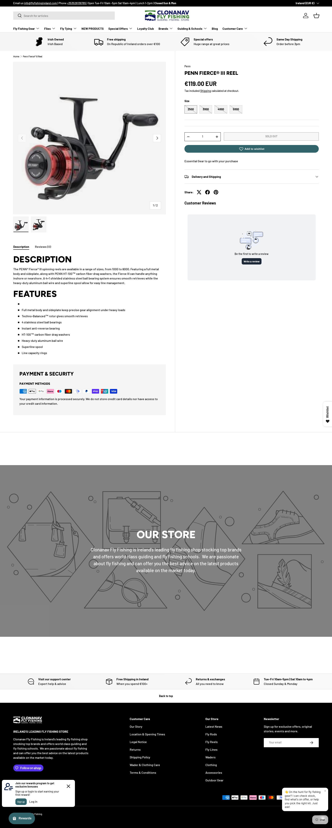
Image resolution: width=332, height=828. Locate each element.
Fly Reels (211, 742)
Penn (187, 66)
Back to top (166, 696)
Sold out (271, 136)
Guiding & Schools (190, 28)
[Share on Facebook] (207, 192)
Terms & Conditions (143, 772)
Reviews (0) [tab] (43, 246)
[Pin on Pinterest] (216, 192)
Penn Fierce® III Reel (32, 56)
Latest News (213, 726)
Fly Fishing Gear (24, 28)
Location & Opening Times (147, 734)
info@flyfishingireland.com (40, 3)
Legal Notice (138, 742)
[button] (316, 15)
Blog (215, 28)
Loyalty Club (145, 28)
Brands (163, 28)
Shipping (205, 90)
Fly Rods (211, 734)
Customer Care (232, 28)
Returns (135, 749)
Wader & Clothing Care (145, 765)
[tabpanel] (89, 304)
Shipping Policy (140, 757)
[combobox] (64, 16)
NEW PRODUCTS (92, 28)
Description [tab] (21, 246)
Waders (210, 757)
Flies (47, 28)
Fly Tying (66, 28)
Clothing (211, 765)
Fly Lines (211, 749)
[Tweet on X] (199, 192)
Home (16, 56)
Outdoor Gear (214, 780)
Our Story (136, 726)
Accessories (213, 772)
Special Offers (118, 28)
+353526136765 (77, 3)
